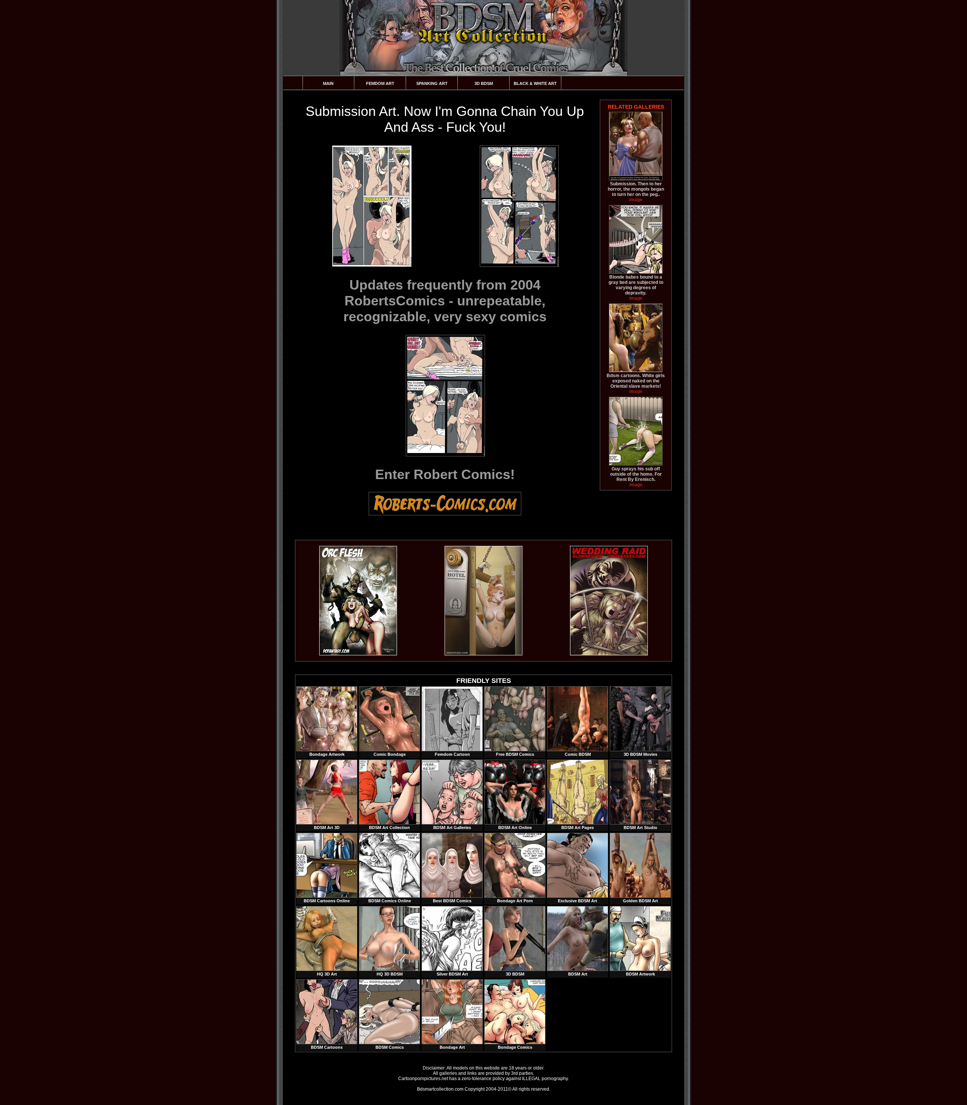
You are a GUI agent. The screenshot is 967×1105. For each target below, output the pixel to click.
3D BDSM (483, 83)
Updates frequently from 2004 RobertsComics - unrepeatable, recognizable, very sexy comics (445, 300)
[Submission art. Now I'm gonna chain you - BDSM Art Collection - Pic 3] (445, 395)
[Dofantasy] (358, 654)
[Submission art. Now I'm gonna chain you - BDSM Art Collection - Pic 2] (519, 206)
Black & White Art (535, 83)
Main (328, 83)
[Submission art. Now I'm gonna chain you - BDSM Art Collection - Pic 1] (371, 206)
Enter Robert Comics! (445, 474)
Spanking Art (432, 83)
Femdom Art (380, 83)
